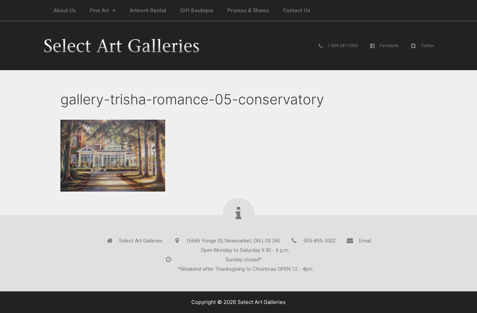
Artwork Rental (148, 10)
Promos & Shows (248, 10)
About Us (64, 10)
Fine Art (99, 10)
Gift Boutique (196, 10)
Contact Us (296, 10)
